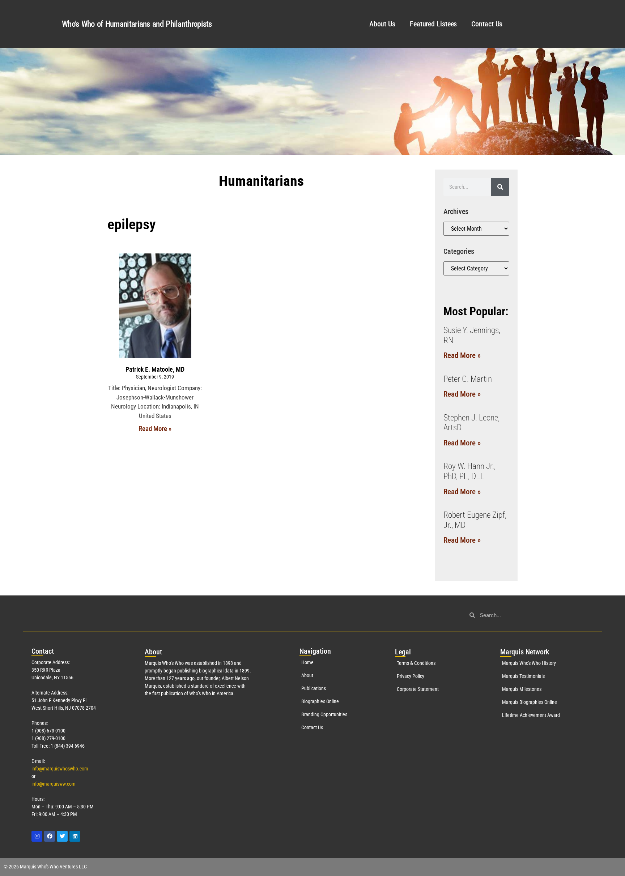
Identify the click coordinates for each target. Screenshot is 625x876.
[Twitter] (62, 836)
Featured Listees (433, 24)
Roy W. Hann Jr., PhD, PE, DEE (469, 471)
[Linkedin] (74, 836)
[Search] (500, 187)
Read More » (155, 428)
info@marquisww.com (53, 784)
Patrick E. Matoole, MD (155, 369)
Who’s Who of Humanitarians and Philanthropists (137, 24)
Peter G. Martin (467, 379)
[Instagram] (36, 836)
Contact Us (486, 24)
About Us (382, 24)
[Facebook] (49, 836)
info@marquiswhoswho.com (59, 769)
